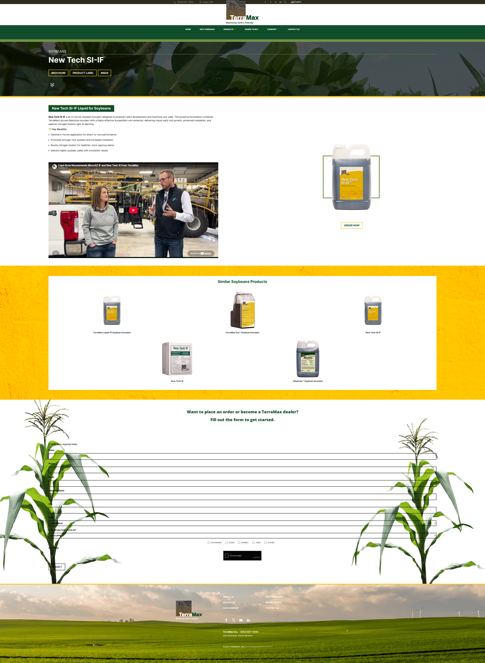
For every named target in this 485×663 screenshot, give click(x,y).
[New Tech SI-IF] (373, 310)
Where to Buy (251, 29)
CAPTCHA (53, 548)
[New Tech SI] (177, 359)
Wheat (245, 542)
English (297, 2)
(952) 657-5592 (249, 632)
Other (271, 542)
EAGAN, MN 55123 (245, 636)
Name (52, 450)
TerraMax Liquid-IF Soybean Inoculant (112, 332)
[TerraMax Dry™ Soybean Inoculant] (242, 310)
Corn (231, 542)
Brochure (58, 72)
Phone (52, 463)
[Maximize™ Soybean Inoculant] (307, 359)
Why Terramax (207, 29)
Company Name (57, 490)
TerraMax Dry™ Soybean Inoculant (242, 332)
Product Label (83, 72)
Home (188, 29)
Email (51, 477)
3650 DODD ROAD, (230, 636)
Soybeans (216, 542)
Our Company (231, 608)
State (51, 517)
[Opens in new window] (265, 2)
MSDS (104, 72)
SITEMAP (251, 647)
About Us (228, 597)
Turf (258, 542)
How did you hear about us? (62, 530)
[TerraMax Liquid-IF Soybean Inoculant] (112, 310)
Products (228, 29)
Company (271, 29)
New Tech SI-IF (373, 332)
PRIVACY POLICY (264, 647)
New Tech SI (177, 381)
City (50, 504)
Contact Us (294, 29)
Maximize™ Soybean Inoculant (308, 381)
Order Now (352, 225)
